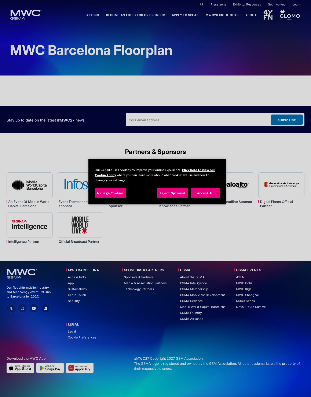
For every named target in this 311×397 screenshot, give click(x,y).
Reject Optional (172, 193)
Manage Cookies (110, 193)
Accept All (205, 193)
